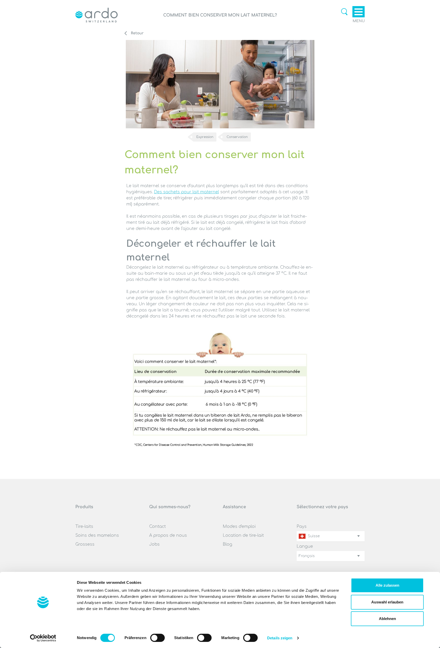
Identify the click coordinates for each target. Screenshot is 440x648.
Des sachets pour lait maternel (186, 192)
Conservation (237, 137)
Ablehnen (387, 618)
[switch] (157, 638)
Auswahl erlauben (387, 602)
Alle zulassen (387, 585)
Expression (204, 137)
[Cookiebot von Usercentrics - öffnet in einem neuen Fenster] (43, 638)
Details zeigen (279, 638)
